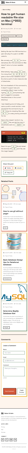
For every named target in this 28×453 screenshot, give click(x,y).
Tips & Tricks (6, 32)
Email (4, 357)
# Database (7, 279)
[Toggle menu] (25, 2)
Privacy (3, 427)
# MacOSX (4, 39)
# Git (5, 228)
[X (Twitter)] (6, 439)
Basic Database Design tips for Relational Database (13, 262)
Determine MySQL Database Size (11, 312)
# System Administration (8, 36)
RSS (2, 429)
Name (5, 349)
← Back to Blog (5, 9)
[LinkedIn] (11, 439)
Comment (6, 365)
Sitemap (3, 432)
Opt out (14, 448)
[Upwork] (15, 439)
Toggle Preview (21, 391)
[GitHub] (2, 439)
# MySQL (6, 327)
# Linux (19, 36)
